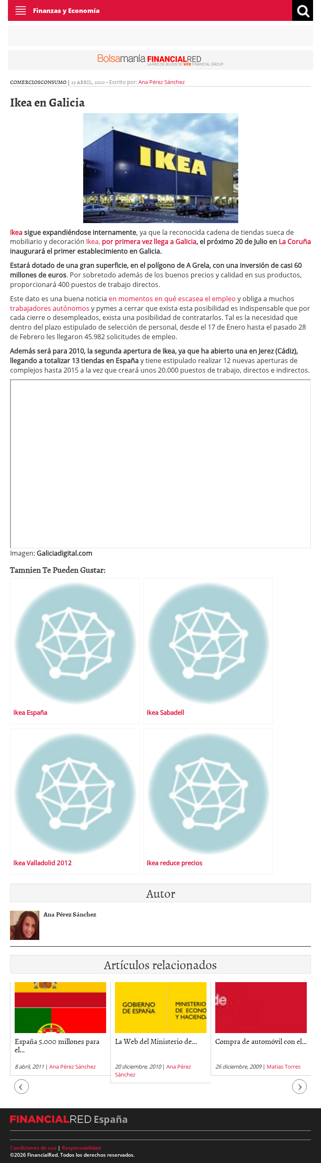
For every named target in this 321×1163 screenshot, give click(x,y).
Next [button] (299, 1091)
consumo (53, 82)
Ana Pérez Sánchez (161, 82)
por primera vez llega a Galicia (149, 241)
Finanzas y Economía (66, 10)
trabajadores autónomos (50, 308)
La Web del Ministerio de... (95, 1041)
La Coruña (294, 241)
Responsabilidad (81, 1147)
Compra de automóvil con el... (200, 1041)
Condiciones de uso (33, 1147)
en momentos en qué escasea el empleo (173, 298)
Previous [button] (22, 1091)
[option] (100, 1032)
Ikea (17, 232)
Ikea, (94, 241)
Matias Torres (223, 1066)
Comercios (25, 82)
